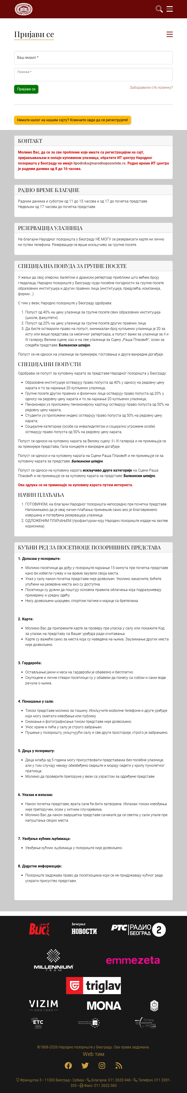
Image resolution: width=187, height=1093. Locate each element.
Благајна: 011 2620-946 (111, 1080)
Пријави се (26, 89)
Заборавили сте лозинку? (151, 87)
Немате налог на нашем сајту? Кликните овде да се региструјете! (72, 120)
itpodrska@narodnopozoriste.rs (99, 163)
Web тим (93, 1054)
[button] (169, 35)
